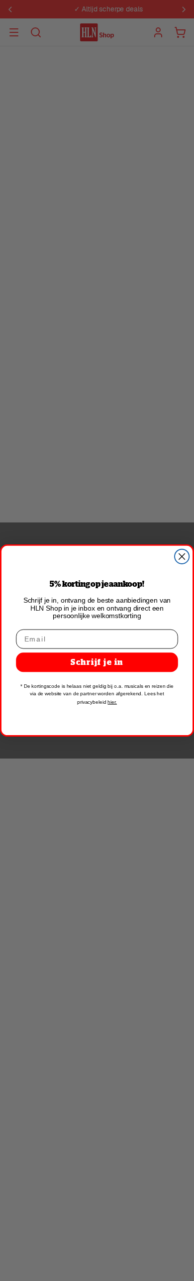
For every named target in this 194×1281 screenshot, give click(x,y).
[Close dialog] (182, 556)
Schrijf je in (97, 662)
